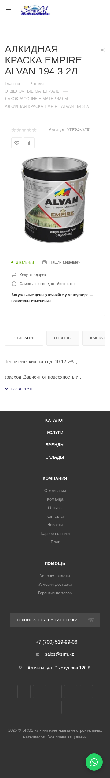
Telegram (55, 691)
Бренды (55, 445)
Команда (55, 499)
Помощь (55, 563)
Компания (55, 478)
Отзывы (63, 338)
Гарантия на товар (55, 593)
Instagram (39, 691)
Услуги (55, 432)
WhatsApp (86, 691)
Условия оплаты (55, 576)
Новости (55, 525)
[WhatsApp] (94, 762)
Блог (55, 542)
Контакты (55, 516)
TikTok (55, 707)
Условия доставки (55, 584)
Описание (24, 338)
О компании (55, 490)
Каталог (55, 420)
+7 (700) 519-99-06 (56, 642)
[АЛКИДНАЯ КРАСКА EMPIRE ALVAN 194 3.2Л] (55, 200)
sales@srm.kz (59, 654)
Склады (55, 457)
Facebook (24, 691)
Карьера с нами (55, 533)
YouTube (70, 691)
